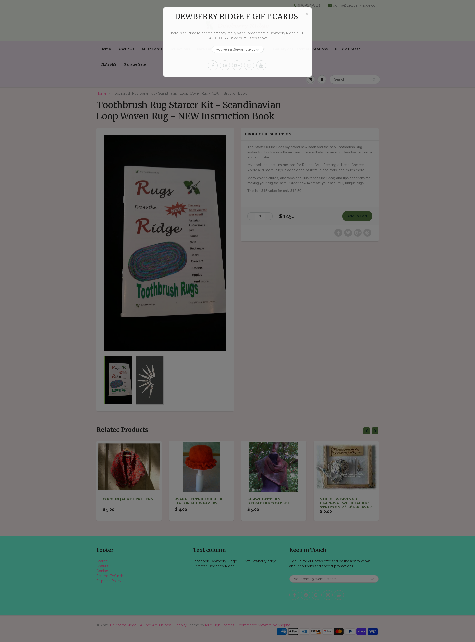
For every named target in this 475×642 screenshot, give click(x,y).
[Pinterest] (225, 65)
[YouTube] (261, 65)
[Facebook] (213, 65)
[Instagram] (249, 65)
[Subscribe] (257, 49)
